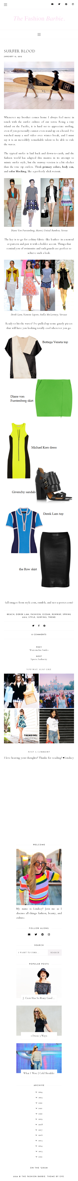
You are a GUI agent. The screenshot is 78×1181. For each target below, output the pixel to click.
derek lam (22, 614)
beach (11, 614)
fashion (36, 614)
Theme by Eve (55, 1176)
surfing (42, 617)
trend (52, 617)
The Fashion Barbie (34, 1176)
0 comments (39, 635)
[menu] (5, 4)
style (31, 617)
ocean (46, 614)
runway (56, 614)
